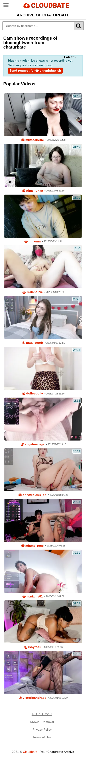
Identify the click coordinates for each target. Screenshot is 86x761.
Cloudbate (30, 751)
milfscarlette (34, 140)
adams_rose (34, 545)
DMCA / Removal (42, 722)
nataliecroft (34, 342)
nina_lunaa (34, 190)
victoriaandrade (34, 697)
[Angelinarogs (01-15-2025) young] (43, 419)
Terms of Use (42, 737)
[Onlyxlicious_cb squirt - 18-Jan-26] (43, 469)
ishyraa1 (34, 647)
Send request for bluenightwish (35, 70)
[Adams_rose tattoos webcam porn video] (43, 520)
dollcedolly (34, 393)
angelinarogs (34, 444)
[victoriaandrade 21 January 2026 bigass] (43, 672)
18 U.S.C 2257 (42, 714)
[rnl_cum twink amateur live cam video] (43, 216)
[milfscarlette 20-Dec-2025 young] (43, 114)
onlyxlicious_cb (34, 495)
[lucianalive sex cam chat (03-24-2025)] (43, 266)
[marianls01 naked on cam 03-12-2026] (43, 571)
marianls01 (34, 596)
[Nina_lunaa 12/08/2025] (43, 165)
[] (79, 25)
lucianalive (34, 292)
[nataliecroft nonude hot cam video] (43, 317)
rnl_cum (34, 241)
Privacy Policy (42, 729)
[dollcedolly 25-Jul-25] (43, 368)
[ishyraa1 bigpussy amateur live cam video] (43, 621)
